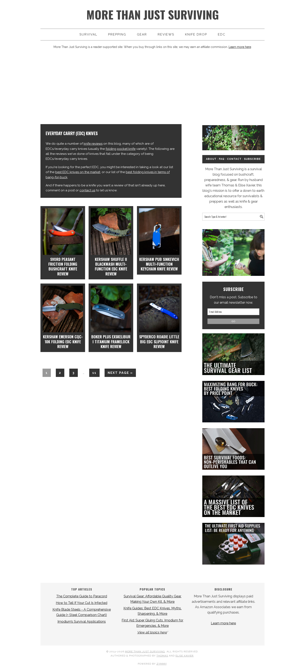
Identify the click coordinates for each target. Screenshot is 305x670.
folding (111, 149)
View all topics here (152, 632)
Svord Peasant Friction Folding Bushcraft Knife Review (62, 266)
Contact (234, 159)
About (211, 159)
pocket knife (126, 149)
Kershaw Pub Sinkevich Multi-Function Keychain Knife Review (159, 264)
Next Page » (119, 374)
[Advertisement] (152, 87)
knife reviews (93, 143)
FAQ (221, 159)
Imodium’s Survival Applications (81, 622)
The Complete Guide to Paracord (81, 596)
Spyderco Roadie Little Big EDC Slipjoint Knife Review (159, 341)
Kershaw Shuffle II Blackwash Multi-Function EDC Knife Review (111, 266)
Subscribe (252, 159)
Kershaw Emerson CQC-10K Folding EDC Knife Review (63, 341)
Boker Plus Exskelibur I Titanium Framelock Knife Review (111, 341)
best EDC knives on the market (77, 172)
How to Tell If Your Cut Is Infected (81, 603)
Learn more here (240, 47)
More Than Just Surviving (152, 14)
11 (92, 373)
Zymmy (161, 663)
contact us (87, 190)
